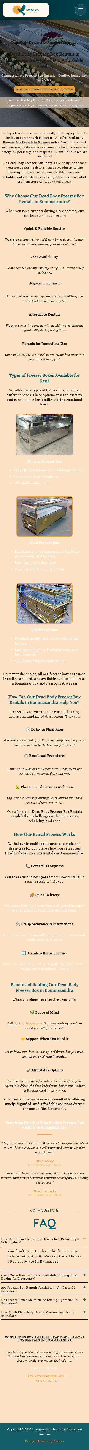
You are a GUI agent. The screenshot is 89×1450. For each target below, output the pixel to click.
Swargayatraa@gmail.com (46, 1376)
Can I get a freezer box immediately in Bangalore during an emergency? (39, 1276)
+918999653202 (31, 1023)
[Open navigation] (80, 10)
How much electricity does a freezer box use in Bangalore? (37, 1313)
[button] (44, 1240)
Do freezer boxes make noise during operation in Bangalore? (39, 1301)
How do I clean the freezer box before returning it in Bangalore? (40, 1240)
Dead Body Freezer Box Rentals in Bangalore (44, 42)
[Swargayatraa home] (26, 10)
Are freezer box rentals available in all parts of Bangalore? (38, 1289)
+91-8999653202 (46, 1381)
